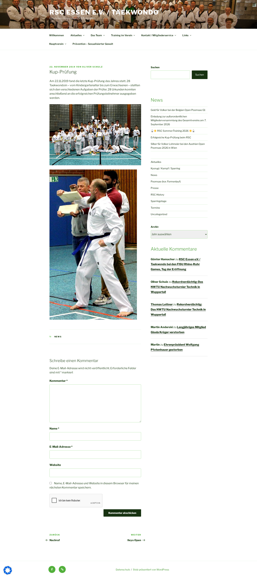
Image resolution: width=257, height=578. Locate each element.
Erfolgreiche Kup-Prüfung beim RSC (171, 137)
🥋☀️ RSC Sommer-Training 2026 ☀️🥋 (173, 130)
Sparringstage (158, 201)
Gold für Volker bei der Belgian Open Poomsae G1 (178, 109)
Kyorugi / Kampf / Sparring (165, 168)
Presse (155, 187)
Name (54, 428)
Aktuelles (76, 35)
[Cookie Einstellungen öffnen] (7, 573)
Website (55, 465)
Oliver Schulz (92, 67)
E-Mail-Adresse (61, 446)
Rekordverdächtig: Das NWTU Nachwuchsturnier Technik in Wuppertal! (177, 287)
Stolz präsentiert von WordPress (151, 569)
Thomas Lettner (162, 304)
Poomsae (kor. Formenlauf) (166, 181)
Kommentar (58, 380)
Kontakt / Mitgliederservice (157, 35)
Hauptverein (56, 43)
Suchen (155, 67)
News (58, 336)
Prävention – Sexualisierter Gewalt (93, 43)
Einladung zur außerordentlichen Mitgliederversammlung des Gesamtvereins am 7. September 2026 (178, 120)
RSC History (157, 194)
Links (185, 35)
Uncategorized (159, 214)
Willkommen (56, 35)
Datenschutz (123, 569)
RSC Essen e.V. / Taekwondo (104, 12)
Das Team (96, 35)
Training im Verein (121, 35)
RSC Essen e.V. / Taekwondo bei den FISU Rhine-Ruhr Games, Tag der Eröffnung (175, 264)
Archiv (155, 226)
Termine (155, 207)
